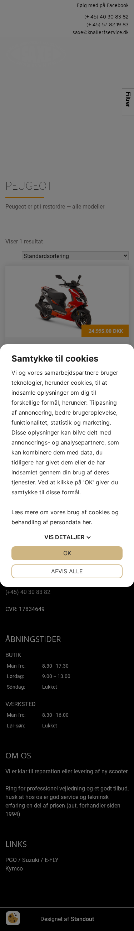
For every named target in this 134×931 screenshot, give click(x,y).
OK (67, 553)
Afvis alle (67, 571)
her (87, 522)
